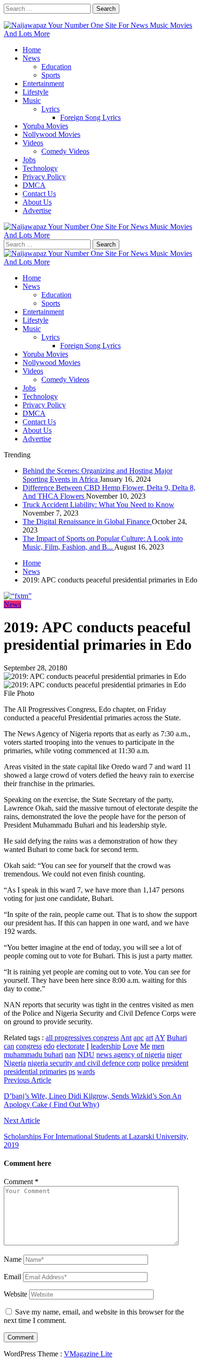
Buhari (177, 1038)
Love (130, 1046)
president (175, 1063)
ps (72, 1071)
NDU (86, 1055)
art (149, 1038)
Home (32, 50)
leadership (106, 1046)
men (158, 1046)
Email (12, 1277)
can (9, 1046)
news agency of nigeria (130, 1055)
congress (29, 1046)
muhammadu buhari (33, 1055)
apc (138, 1038)
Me (145, 1046)
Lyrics (50, 109)
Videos (33, 143)
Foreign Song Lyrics (90, 117)
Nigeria (15, 1063)
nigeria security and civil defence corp (84, 1063)
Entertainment (43, 84)
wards (86, 1071)
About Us (37, 202)
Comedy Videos (65, 151)
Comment (21, 1182)
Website (15, 1294)
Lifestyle (35, 92)
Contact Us (39, 194)
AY (160, 1038)
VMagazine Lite (88, 1354)
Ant (126, 1038)
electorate (70, 1046)
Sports (50, 75)
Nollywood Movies (51, 134)
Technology (40, 168)
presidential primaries (35, 1071)
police (151, 1063)
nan (70, 1055)
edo (49, 1046)
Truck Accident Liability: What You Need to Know (98, 505)
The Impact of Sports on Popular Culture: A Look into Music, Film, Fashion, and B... (103, 542)
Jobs (29, 160)
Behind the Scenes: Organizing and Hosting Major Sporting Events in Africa (97, 475)
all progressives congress (82, 1038)
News (31, 58)
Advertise (37, 211)
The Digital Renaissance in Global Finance (87, 522)
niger (174, 1055)
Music (32, 100)
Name (13, 1259)
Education (56, 67)
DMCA (34, 185)
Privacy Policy (44, 177)
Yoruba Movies (45, 126)
